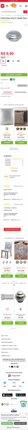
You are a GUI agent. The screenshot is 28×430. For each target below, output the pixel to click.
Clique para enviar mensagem (17, 361)
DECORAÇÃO (8, 15)
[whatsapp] (14, 79)
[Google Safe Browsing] (5, 404)
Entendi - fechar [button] (7, 423)
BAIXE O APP (14, 1)
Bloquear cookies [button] (20, 423)
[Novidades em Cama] (7, 6)
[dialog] (14, 421)
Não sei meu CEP (4, 88)
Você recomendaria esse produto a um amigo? (11, 193)
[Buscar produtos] (25, 11)
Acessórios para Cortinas (18, 15)
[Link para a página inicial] (2, 15)
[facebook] (11, 79)
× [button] (26, 414)
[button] (14, 36)
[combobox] (14, 11)
